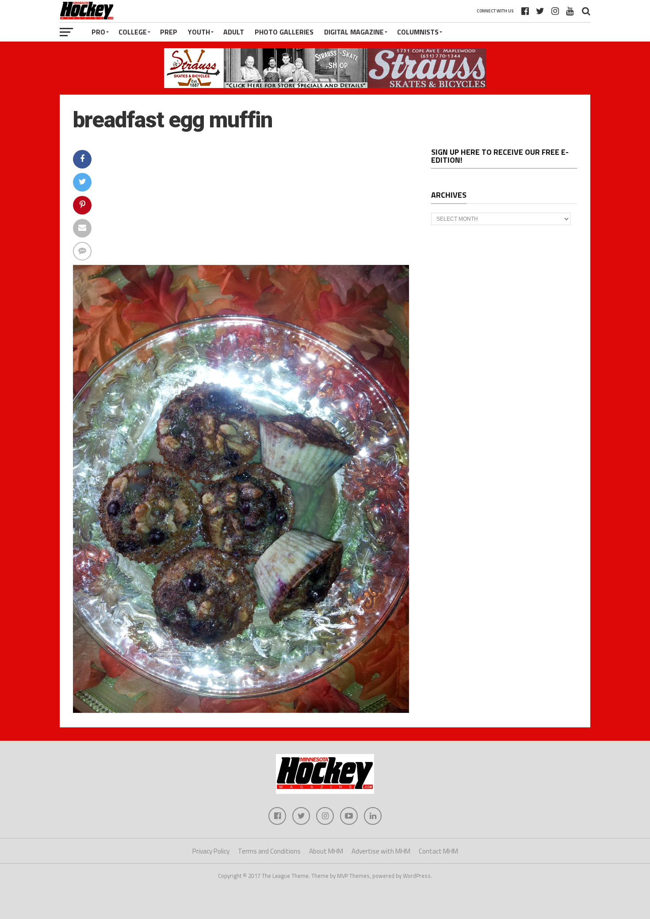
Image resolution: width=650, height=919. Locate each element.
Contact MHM (438, 851)
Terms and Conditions (269, 851)
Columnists (418, 32)
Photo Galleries (284, 32)
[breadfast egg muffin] (241, 710)
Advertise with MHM (381, 851)
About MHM (326, 851)
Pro (98, 32)
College (133, 32)
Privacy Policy (210, 851)
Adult (233, 32)
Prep (168, 32)
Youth (199, 32)
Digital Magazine (354, 32)
